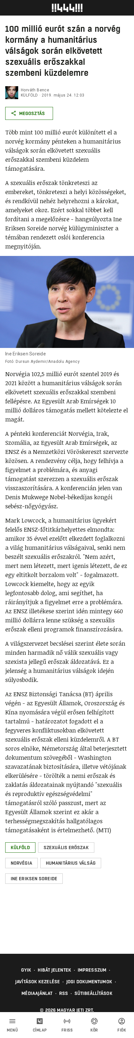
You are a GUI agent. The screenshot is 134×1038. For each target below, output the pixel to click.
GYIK (26, 970)
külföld (29, 95)
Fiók (121, 1030)
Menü (12, 1030)
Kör (94, 1030)
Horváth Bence (35, 90)
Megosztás (32, 113)
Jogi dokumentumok (89, 981)
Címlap (40, 1030)
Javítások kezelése (37, 981)
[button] (20, 847)
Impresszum (92, 970)
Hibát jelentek (54, 970)
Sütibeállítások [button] (93, 993)
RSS (63, 993)
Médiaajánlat (36, 993)
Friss (67, 1030)
